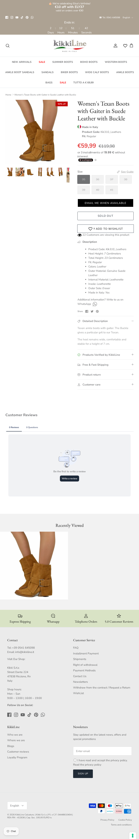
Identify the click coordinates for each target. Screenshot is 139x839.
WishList (78, 693)
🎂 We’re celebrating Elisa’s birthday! (69, 5)
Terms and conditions (121, 824)
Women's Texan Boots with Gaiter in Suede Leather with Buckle (45, 94)
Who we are (14, 734)
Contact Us (79, 676)
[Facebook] (6, 17)
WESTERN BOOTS (116, 62)
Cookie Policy (125, 819)
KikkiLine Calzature (24, 814)
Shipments (79, 659)
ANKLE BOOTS (125, 72)
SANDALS (47, 72)
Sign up (83, 773)
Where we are (16, 740)
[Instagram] (11, 17)
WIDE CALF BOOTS (97, 72)
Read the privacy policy (87, 764)
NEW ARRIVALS (21, 62)
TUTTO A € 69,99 (83, 82)
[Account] (115, 45)
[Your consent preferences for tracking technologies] (132, 835)
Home (8, 94)
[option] (37, 132)
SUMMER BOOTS (62, 62)
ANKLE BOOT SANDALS (19, 72)
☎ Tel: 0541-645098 (109, 17)
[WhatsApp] (32, 17)
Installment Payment (86, 653)
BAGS (48, 82)
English (126, 17)
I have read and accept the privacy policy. (102, 760)
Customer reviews (18, 751)
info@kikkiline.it (24, 652)
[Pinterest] (27, 17)
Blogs (10, 746)
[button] (105, 203)
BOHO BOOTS (89, 62)
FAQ (76, 648)
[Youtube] (17, 17)
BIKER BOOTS (69, 72)
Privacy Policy (107, 819)
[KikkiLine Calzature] (69, 45)
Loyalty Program (17, 757)
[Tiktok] (22, 17)
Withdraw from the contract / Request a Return (101, 687)
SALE (42, 62)
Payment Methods (84, 670)
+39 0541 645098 (23, 648)
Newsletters (80, 682)
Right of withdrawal (85, 665)
